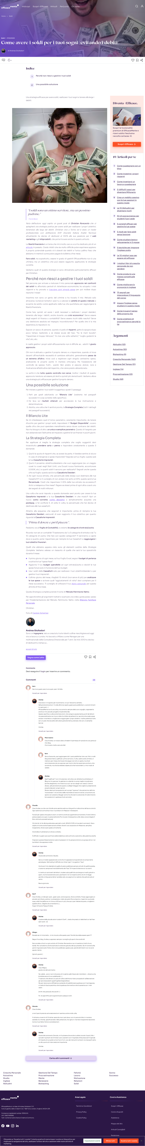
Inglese (6, 1081)
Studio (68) (118, 379)
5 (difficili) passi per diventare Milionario (126, 190)
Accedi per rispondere (39, 693)
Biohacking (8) (119, 354)
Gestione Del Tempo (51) (124, 364)
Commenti (31, 680)
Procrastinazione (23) (123, 374)
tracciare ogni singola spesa (62, 289)
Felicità (77, 1073)
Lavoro (77, 1075)
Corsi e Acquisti (117, 1112)
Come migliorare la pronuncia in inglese (126, 286)
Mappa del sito (116, 1124)
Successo (113, 1075)
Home (3, 16)
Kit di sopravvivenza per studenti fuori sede (128, 217)
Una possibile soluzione (47, 84)
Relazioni (78, 1081)
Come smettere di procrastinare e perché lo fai (129, 322)
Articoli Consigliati (118, 1130)
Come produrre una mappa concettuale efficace (126, 277)
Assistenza (115, 1118)
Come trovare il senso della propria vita (127, 312)
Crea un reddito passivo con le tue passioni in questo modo (128, 200)
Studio (6, 1078)
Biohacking (44, 1083)
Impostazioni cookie (92, 1141)
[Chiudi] (141, 1140)
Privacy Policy (81, 1112)
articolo (29, 247)
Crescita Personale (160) (124, 359)
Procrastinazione (46, 1075)
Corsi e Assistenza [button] (118, 1097)
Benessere (43, 1081)
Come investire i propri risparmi (128, 175)
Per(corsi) (64, 6)
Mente (41, 1078)
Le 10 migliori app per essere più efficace (127, 256)
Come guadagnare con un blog (129, 167)
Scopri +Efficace (40, 6)
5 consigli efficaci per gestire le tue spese (127, 225)
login (43, 671)
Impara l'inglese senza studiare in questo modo (128, 304)
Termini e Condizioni (84, 1106)
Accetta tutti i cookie (129, 1141)
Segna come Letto (35, 657)
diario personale (79, 584)
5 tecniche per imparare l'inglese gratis (128, 248)
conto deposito (57, 500)
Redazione (115, 1135)
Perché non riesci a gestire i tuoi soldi (53, 76)
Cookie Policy (81, 1118)
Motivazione (79, 1078)
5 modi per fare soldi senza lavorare (126, 233)
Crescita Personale (12, 1073)
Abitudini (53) (119, 344)
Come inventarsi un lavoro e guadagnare (126, 183)
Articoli (53, 6)
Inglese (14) (118, 369)
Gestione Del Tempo (48, 1073)
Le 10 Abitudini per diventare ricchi (125, 209)
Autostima (8, 1075)
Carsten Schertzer (40, 613)
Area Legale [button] (80, 1097)
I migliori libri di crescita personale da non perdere (128, 266)
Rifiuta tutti (110, 1141)
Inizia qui (26, 6)
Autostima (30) (120, 349)
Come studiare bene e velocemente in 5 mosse (128, 241)
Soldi (11, 16)
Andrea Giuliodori (35, 630)
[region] (72, 1141)
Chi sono (75, 6)
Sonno (112, 1073)
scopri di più (31, 649)
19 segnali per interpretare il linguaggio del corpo (128, 295)
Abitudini (7, 1083)
